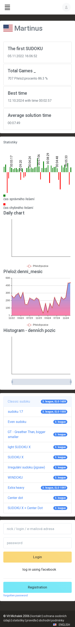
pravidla (31, 620)
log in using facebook (39, 569)
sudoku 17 (37, 412)
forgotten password (15, 595)
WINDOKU (37, 477)
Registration (37, 587)
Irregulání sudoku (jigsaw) (37, 467)
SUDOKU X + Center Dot (37, 508)
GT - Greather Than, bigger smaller (37, 434)
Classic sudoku (37, 401)
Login (37, 557)
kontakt (36, 616)
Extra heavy (37, 488)
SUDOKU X (37, 457)
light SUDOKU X (37, 447)
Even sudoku (37, 422)
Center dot (37, 498)
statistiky (18, 620)
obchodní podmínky (51, 620)
